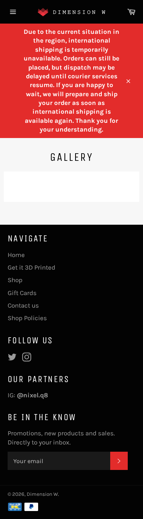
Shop (15, 280)
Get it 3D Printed (31, 267)
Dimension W (42, 494)
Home (16, 255)
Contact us (23, 305)
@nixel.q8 (33, 395)
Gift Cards (22, 293)
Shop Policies (27, 318)
